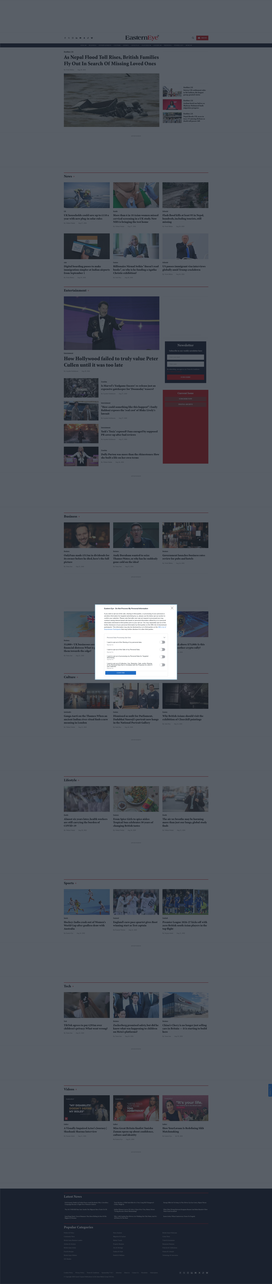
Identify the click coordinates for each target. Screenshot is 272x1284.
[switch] (162, 642)
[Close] (173, 609)
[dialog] (136, 642)
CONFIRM (121, 673)
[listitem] (136, 637)
